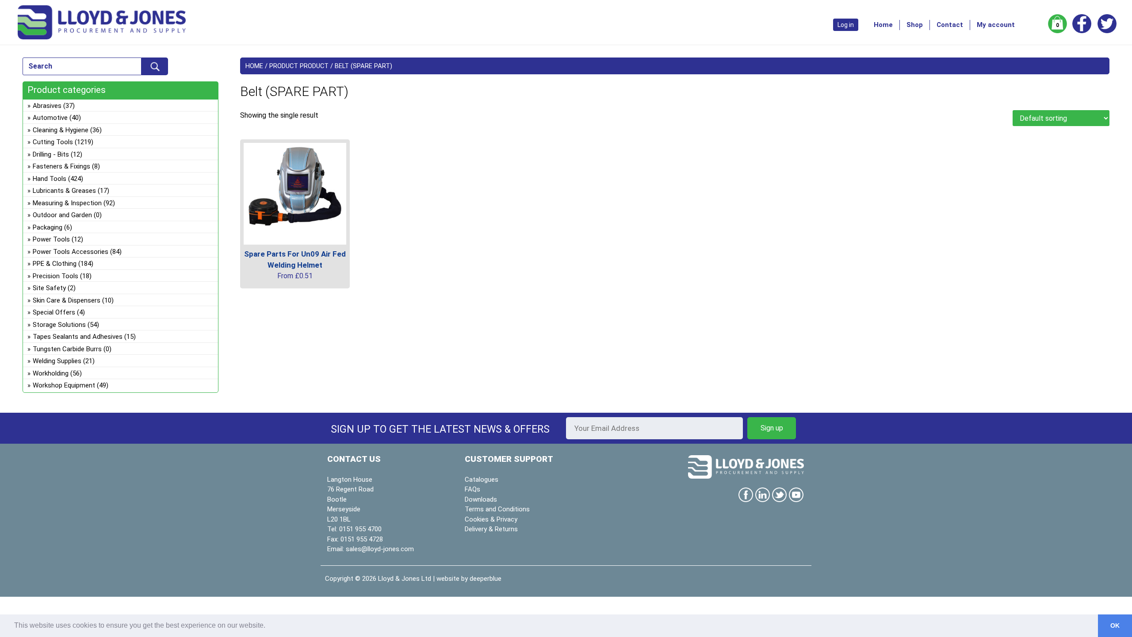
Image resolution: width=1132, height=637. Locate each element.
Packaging (47, 227)
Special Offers (54, 312)
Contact (950, 25)
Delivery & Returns (491, 529)
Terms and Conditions (497, 509)
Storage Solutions (59, 325)
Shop (914, 25)
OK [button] (1115, 625)
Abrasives (47, 106)
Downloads (481, 499)
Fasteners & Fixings (61, 166)
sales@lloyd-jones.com (380, 549)
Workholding (51, 373)
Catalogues (481, 480)
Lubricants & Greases (64, 191)
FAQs (472, 489)
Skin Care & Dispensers (66, 300)
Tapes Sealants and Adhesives (77, 337)
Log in (846, 24)
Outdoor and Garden (62, 215)
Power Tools (51, 239)
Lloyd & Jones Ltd (404, 579)
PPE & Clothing (54, 264)
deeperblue (485, 579)
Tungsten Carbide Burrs (67, 349)
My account (996, 25)
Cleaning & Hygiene (60, 130)
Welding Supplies (57, 361)
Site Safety (49, 288)
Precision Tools (55, 276)
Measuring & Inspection (67, 203)
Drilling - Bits (51, 154)
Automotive (50, 118)
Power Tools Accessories (70, 252)
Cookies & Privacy (491, 519)
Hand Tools (49, 179)
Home (883, 25)
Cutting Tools (53, 142)
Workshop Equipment (64, 385)
